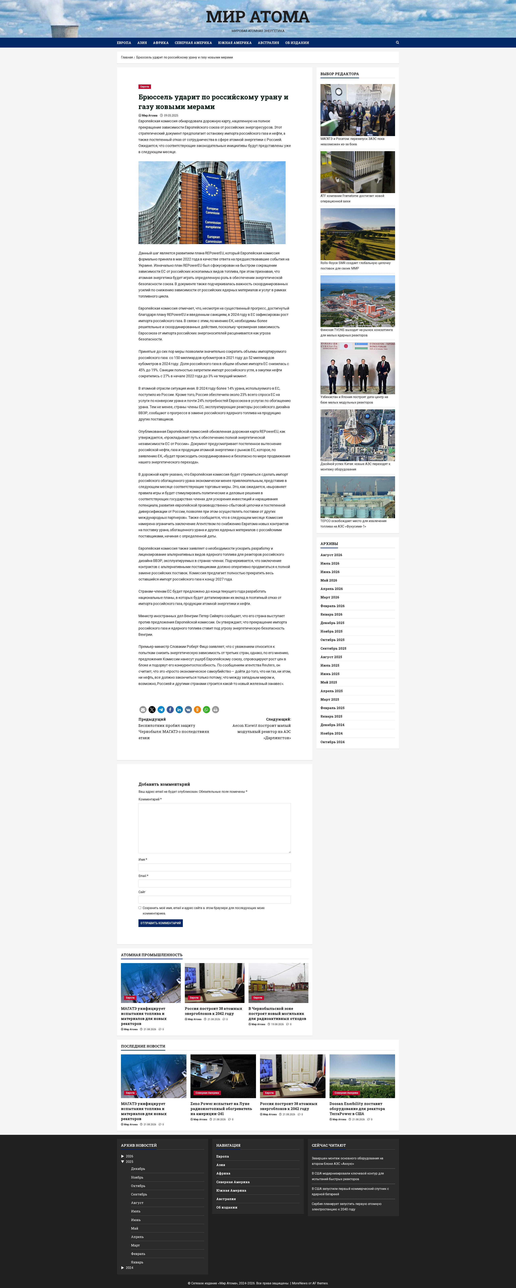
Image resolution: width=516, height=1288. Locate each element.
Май (134, 1228)
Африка (161, 43)
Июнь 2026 (330, 571)
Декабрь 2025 (332, 623)
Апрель (137, 1237)
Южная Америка (235, 43)
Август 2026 (331, 554)
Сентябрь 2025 (333, 648)
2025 (129, 1162)
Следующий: (261, 728)
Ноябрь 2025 (331, 631)
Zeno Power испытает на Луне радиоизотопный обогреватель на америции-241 (221, 1108)
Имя (142, 859)
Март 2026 (329, 597)
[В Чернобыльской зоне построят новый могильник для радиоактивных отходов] (278, 983)
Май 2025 (328, 682)
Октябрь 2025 (332, 640)
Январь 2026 (331, 614)
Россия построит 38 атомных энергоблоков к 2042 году (213, 1011)
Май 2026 (328, 580)
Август (137, 1203)
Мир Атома (258, 16)
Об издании (297, 43)
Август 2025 (331, 656)
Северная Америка (193, 43)
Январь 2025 (331, 716)
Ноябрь (137, 1177)
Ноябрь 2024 (331, 733)
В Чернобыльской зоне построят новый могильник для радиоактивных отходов (277, 1013)
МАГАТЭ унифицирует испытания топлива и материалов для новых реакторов (144, 1016)
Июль (135, 1211)
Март (135, 1245)
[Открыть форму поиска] (397, 43)
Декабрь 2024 (332, 725)
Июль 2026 (329, 563)
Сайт (141, 892)
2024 (129, 1268)
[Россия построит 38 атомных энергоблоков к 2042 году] (215, 983)
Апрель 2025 (331, 691)
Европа (124, 43)
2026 (129, 1156)
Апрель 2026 (331, 589)
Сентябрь (139, 1194)
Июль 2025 (329, 665)
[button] (143, 709)
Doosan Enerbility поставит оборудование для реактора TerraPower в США (357, 1108)
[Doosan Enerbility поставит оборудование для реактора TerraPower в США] (362, 1076)
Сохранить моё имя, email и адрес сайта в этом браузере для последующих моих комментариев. (204, 910)
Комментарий (150, 799)
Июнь (136, 1220)
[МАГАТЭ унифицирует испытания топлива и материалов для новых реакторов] (151, 983)
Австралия (268, 43)
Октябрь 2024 (332, 742)
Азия (142, 43)
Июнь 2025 (329, 674)
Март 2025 (329, 699)
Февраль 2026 (332, 605)
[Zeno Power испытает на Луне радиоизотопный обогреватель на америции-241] (223, 1076)
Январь (137, 1262)
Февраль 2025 (332, 707)
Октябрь (138, 1186)
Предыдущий (173, 728)
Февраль (138, 1254)
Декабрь (138, 1168)
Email (143, 876)
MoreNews (300, 1283)
